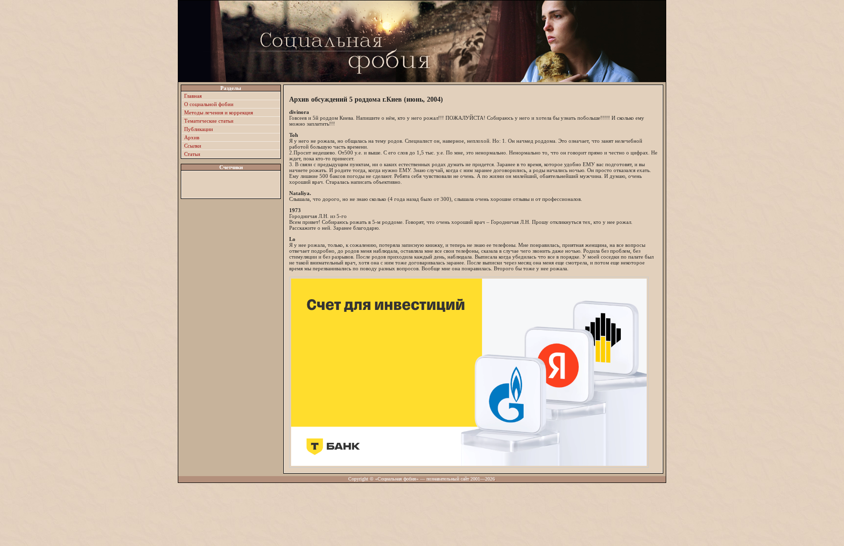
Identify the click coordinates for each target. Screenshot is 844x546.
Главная (193, 96)
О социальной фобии (208, 104)
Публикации (198, 129)
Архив (191, 137)
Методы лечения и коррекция (218, 112)
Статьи (192, 154)
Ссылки (192, 146)
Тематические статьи (208, 121)
